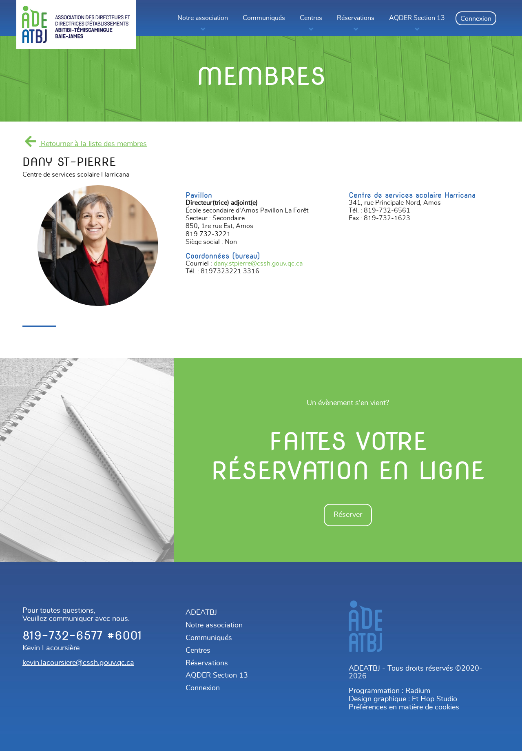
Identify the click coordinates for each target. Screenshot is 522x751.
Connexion (475, 19)
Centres (311, 18)
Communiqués (264, 18)
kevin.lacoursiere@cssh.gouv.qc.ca (78, 663)
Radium (417, 691)
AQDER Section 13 (417, 18)
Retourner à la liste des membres (93, 144)
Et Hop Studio (434, 699)
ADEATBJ (201, 612)
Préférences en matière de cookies (404, 707)
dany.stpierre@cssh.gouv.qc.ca (258, 263)
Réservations (355, 18)
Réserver (348, 514)
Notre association (202, 18)
